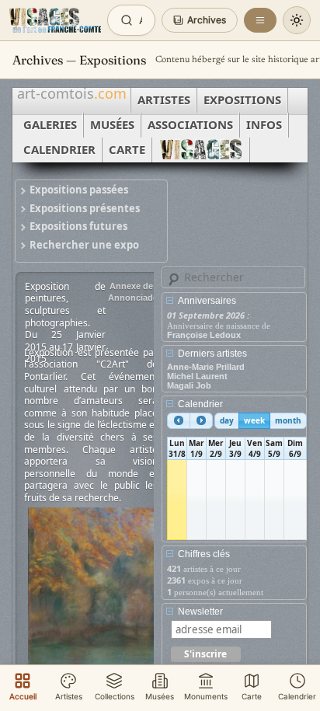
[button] (200, 20)
